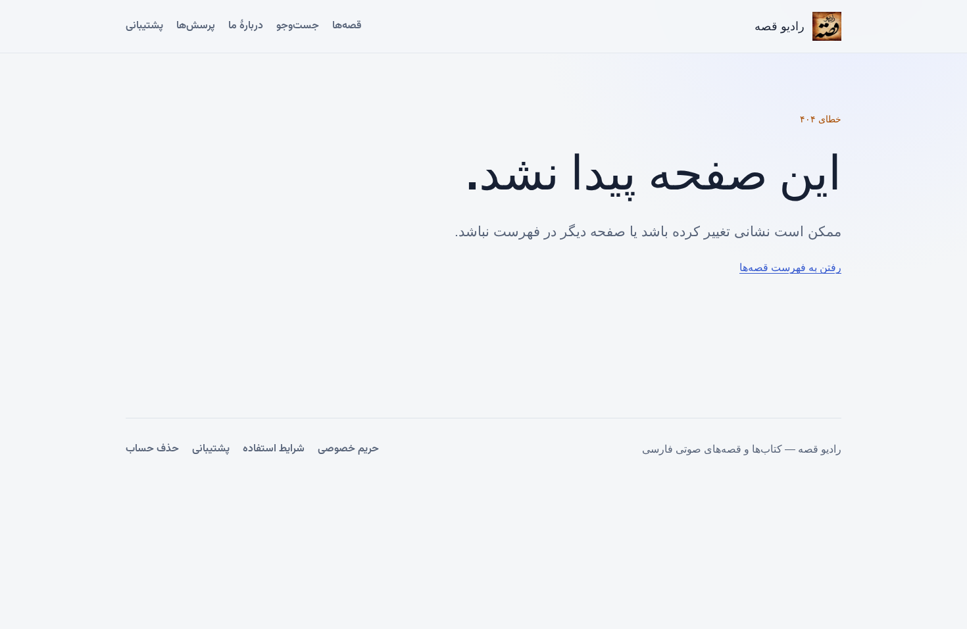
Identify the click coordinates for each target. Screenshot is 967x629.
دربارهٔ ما (245, 26)
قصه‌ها (346, 26)
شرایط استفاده (274, 449)
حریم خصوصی (348, 449)
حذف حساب (152, 449)
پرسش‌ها (195, 26)
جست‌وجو (297, 26)
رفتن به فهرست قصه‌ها (790, 267)
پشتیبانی (144, 26)
